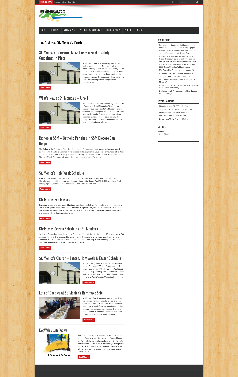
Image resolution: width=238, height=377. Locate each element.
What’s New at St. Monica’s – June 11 (64, 98)
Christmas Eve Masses (54, 199)
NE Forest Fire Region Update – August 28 (176, 73)
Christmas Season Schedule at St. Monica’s (68, 229)
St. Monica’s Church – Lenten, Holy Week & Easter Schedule (80, 258)
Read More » (45, 88)
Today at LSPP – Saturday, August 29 (174, 76)
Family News (69, 30)
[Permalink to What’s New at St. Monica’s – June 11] (59, 124)
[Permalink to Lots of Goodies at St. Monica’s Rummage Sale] (59, 318)
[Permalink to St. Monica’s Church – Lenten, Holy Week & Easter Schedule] (59, 284)
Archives (161, 132)
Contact (139, 30)
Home (43, 30)
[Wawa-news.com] (61, 20)
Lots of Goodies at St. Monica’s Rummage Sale (71, 293)
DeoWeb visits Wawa (53, 330)
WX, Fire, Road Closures (91, 30)
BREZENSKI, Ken (180, 106)
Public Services (113, 30)
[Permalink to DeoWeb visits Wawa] (57, 356)
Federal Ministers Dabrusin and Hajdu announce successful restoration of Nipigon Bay (86, 2)
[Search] (197, 2)
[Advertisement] (178, 184)
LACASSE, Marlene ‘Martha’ (177, 119)
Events (128, 30)
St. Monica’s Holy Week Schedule (61, 173)
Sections (54, 30)
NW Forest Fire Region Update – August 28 (176, 70)
